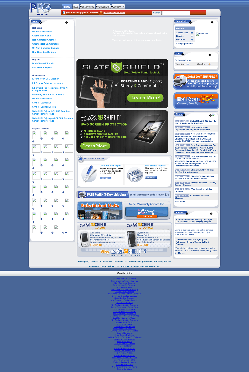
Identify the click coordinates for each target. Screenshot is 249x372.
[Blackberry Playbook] (36, 165)
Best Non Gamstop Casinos (124, 296)
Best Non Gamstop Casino (125, 318)
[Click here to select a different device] (202, 34)
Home (81, 261)
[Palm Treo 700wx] (58, 205)
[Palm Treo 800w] (69, 205)
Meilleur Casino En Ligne (124, 362)
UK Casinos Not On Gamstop (124, 289)
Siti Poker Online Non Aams (124, 367)
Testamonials (135, 261)
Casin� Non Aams (124, 364)
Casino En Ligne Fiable (124, 360)
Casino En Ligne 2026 (124, 348)
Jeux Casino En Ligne (124, 335)
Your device (182, 21)
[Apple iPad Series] (36, 138)
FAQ (76, 7)
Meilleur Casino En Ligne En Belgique (125, 337)
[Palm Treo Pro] (36, 219)
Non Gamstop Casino (124, 322)
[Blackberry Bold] (69, 152)
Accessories (182, 33)
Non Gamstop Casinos (44, 40)
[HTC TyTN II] (69, 192)
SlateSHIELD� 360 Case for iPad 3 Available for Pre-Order (196, 122)
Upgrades (180, 39)
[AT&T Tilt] (58, 152)
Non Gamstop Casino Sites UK (124, 300)
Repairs (180, 36)
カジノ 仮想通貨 (124, 346)
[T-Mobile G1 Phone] (47, 232)
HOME (67, 7)
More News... (181, 202)
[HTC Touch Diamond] (36, 192)
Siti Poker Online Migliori (124, 339)
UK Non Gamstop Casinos (45, 48)
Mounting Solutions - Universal (48, 94)
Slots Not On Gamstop (124, 298)
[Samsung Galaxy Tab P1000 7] (58, 219)
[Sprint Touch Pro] (36, 232)
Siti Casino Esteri (124, 341)
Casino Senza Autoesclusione (124, 281)
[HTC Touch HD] (58, 192)
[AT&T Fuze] (47, 152)
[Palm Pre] (47, 205)
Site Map (158, 261)
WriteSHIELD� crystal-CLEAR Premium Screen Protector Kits (52, 119)
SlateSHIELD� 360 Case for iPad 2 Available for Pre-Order (194, 177)
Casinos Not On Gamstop (45, 44)
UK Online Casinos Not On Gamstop (124, 294)
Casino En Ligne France (124, 326)
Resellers (107, 261)
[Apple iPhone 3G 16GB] (58, 138)
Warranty (147, 261)
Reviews (180, 212)
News (179, 114)
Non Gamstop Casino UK (124, 329)
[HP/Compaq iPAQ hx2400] (47, 179)
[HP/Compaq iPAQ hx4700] (58, 179)
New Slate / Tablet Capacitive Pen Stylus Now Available (192, 128)
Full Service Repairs (42, 67)
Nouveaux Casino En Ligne (124, 358)
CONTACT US (88, 7)
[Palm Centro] (36, 205)
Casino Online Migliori (124, 292)
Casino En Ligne (124, 324)
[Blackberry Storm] (47, 165)
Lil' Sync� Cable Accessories (47, 83)
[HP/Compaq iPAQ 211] (36, 179)
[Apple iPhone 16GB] (47, 138)
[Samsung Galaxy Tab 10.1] (47, 219)
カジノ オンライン (125, 302)
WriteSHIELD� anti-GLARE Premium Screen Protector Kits (51, 112)
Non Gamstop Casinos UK (124, 314)
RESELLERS (104, 7)
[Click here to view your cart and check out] (182, 65)
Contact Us (96, 261)
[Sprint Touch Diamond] (69, 219)
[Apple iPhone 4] (36, 152)
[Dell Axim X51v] (69, 165)
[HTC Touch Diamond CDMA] (47, 192)
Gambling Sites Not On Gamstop (124, 316)
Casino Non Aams (41, 35)
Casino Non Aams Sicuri (124, 351)
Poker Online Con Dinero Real (124, 307)
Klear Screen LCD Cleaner (45, 79)
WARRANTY (118, 7)
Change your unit (184, 43)
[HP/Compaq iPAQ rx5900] (69, 179)
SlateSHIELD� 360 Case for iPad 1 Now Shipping (194, 171)
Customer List (120, 261)
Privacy (167, 261)
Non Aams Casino (124, 287)
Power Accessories (42, 31)
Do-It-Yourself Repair (43, 63)
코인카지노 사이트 (125, 353)
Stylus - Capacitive (41, 103)
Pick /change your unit (114, 12)
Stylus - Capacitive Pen (44, 107)
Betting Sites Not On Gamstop (124, 331)
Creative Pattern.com (150, 266)
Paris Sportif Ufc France (124, 344)
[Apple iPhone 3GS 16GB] (69, 138)
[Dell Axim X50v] (58, 165)
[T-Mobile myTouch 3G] (58, 232)
